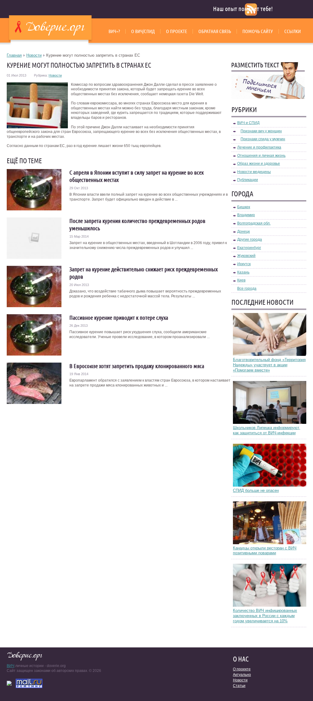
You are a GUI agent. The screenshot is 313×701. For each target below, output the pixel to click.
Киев (241, 280)
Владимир (246, 215)
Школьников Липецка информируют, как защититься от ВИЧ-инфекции (266, 430)
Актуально (242, 675)
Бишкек (243, 207)
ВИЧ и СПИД (248, 123)
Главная (14, 55)
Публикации (247, 180)
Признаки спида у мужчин (263, 139)
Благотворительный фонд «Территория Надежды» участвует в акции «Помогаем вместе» (269, 364)
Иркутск (244, 264)
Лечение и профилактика (259, 147)
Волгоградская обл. (254, 223)
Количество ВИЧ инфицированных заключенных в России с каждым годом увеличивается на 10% (265, 615)
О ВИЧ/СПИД (143, 31)
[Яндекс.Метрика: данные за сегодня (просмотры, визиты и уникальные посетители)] (9, 683)
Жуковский (246, 256)
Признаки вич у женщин (261, 131)
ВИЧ (10, 666)
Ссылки (292, 31)
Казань (243, 272)
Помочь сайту (257, 31)
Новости (34, 55)
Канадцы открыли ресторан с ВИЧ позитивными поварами (264, 551)
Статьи (239, 686)
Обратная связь (214, 31)
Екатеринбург (249, 248)
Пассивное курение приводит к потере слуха (118, 317)
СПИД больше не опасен (256, 490)
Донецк (243, 231)
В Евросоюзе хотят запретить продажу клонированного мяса (136, 366)
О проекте (176, 31)
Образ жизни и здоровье (258, 163)
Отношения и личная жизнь (261, 155)
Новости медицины (254, 172)
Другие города (249, 239)
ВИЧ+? (114, 31)
